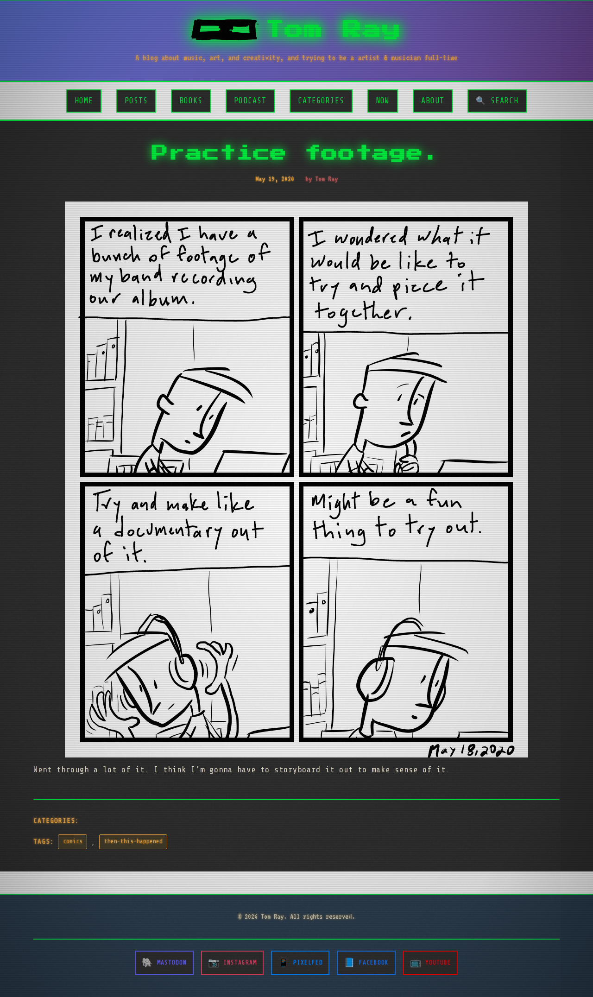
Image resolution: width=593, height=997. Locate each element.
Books (190, 100)
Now (383, 100)
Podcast (250, 100)
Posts (136, 100)
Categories (321, 100)
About (432, 100)
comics (72, 841)
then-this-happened (133, 841)
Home (84, 100)
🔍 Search (497, 100)
